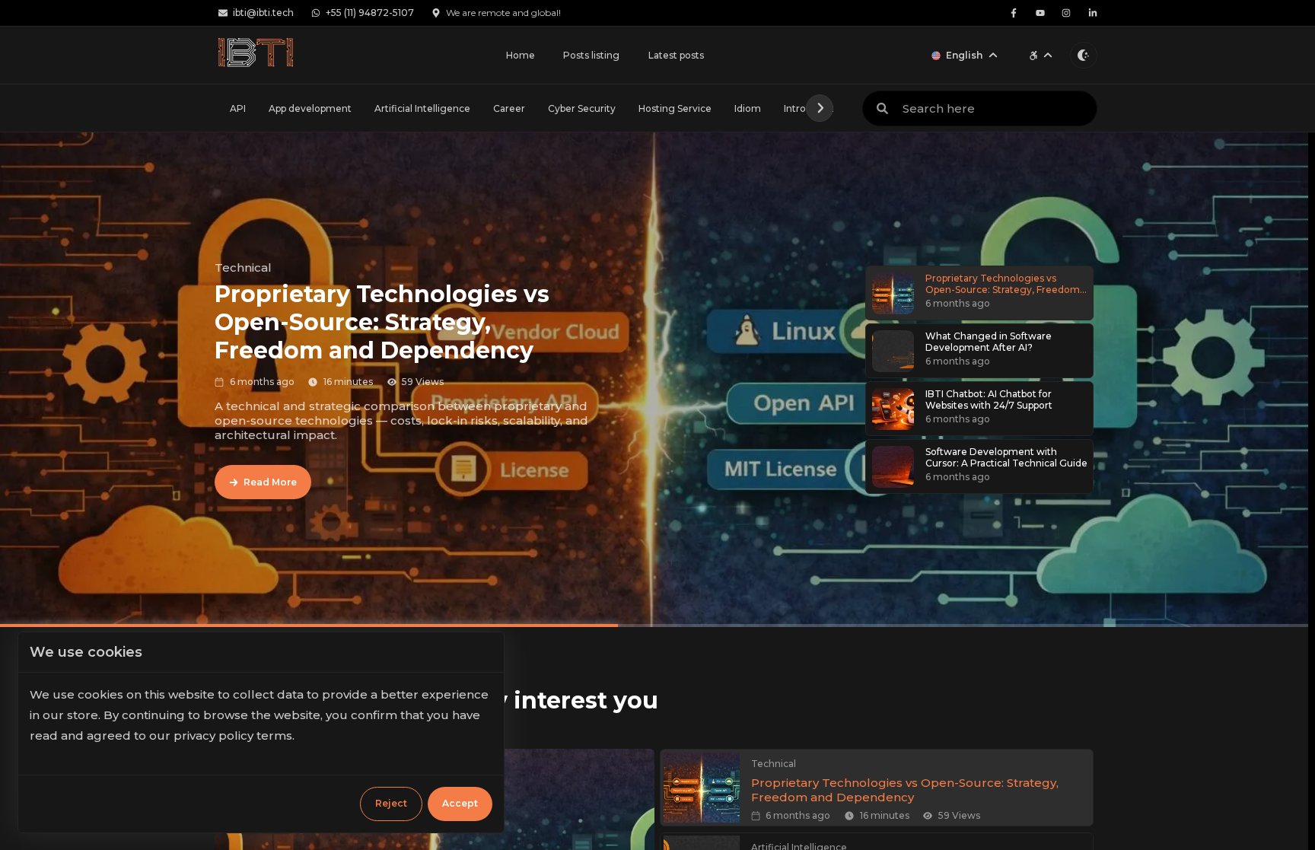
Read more (270, 482)
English (964, 55)
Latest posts (676, 55)
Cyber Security (582, 108)
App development (310, 108)
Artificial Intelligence (422, 108)
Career (509, 108)
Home (520, 55)
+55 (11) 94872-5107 (370, 12)
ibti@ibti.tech (263, 12)
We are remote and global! (503, 12)
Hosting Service (675, 108)
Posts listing (591, 55)
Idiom (747, 108)
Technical (243, 267)
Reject (391, 803)
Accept (460, 803)
